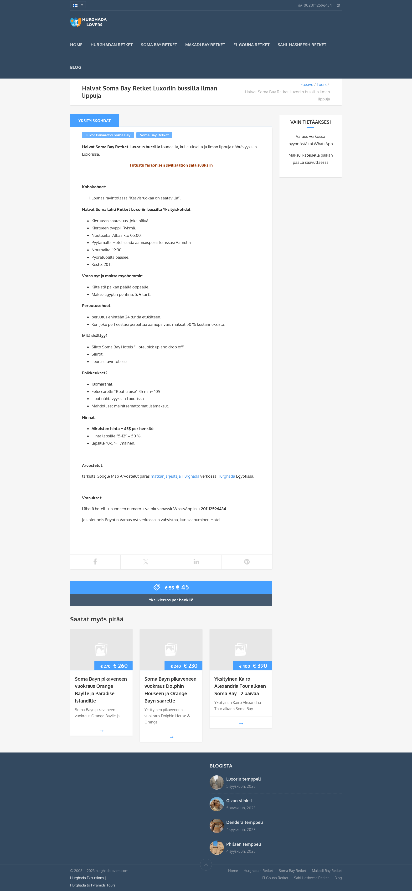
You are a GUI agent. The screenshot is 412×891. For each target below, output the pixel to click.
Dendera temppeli (244, 822)
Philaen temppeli (243, 844)
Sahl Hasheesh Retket (302, 44)
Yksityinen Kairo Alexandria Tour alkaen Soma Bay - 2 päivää (240, 686)
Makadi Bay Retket (205, 44)
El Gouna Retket (251, 44)
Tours (322, 84)
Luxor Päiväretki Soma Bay (108, 135)
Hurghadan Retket (112, 44)
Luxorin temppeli (243, 779)
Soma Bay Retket (159, 44)
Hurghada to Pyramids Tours (92, 885)
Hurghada (226, 476)
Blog (75, 67)
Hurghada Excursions (87, 878)
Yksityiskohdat (94, 120)
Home (76, 44)
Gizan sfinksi (239, 800)
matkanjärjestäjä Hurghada (175, 476)
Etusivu (306, 84)
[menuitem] (78, 4)
